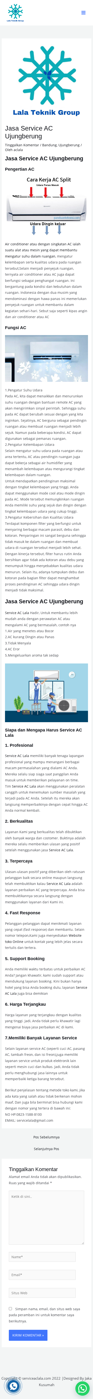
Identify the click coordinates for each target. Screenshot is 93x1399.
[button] (82, 1388)
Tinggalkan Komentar (22, 145)
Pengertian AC (19, 169)
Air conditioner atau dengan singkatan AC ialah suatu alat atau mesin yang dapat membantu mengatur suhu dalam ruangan (43, 250)
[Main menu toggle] (83, 13)
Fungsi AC (15, 327)
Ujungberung (69, 145)
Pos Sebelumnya (46, 1137)
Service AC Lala (17, 612)
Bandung (49, 145)
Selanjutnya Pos (46, 1149)
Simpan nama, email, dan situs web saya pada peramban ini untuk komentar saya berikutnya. (44, 1315)
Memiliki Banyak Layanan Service (43, 1037)
